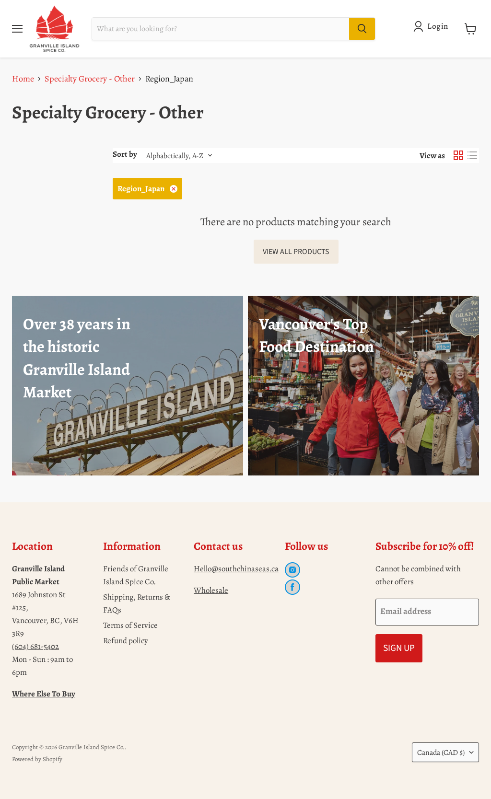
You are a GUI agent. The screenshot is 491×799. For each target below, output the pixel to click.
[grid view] (458, 155)
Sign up (399, 648)
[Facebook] (292, 587)
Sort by (125, 154)
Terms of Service (130, 625)
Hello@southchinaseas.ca (236, 568)
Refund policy (125, 640)
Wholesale (211, 590)
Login (437, 26)
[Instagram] (292, 570)
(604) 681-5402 (35, 646)
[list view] (472, 155)
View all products (296, 251)
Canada (441, 752)
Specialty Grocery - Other (90, 78)
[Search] (362, 29)
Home (23, 78)
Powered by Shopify (37, 759)
